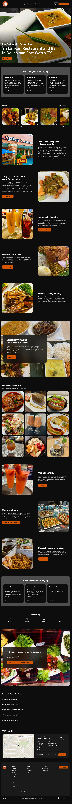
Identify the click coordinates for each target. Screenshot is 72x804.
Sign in (56, 4)
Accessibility (24, 791)
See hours (53, 754)
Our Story (22, 4)
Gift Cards (14, 772)
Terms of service (15, 791)
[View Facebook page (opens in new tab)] (3, 798)
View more (6, 87)
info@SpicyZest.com (53, 745)
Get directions (62, 738)
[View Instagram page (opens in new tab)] (5, 798)
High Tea (14, 770)
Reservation (42, 4)
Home (13, 766)
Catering (29, 4)
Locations (29, 770)
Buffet (35, 4)
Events (43, 772)
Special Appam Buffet (16, 775)
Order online (62, 754)
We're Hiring (30, 772)
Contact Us (45, 770)
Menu (16, 4)
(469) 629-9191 (52, 743)
